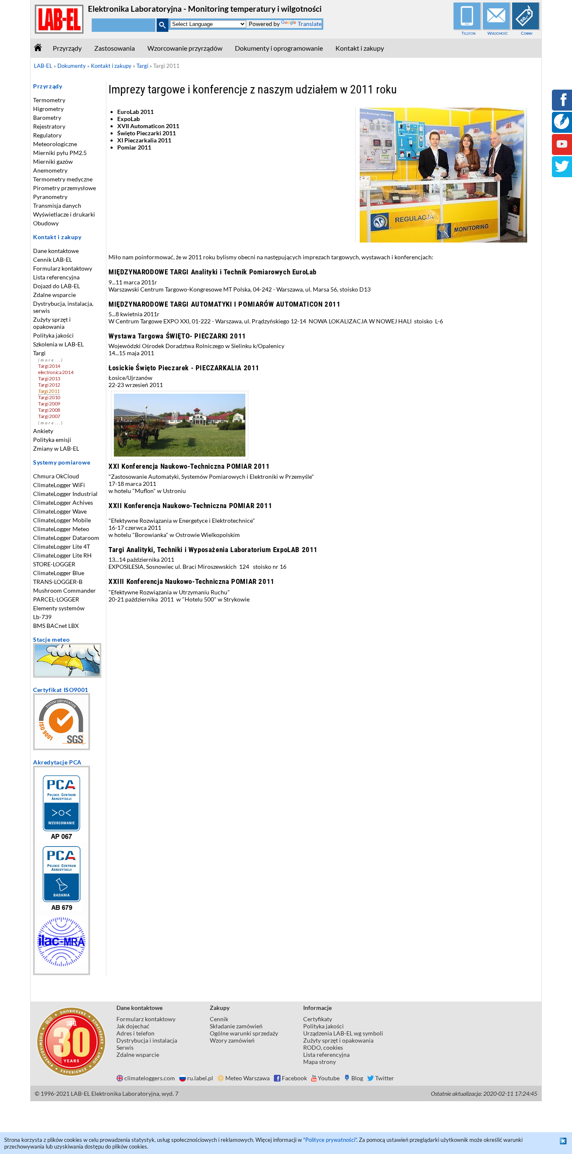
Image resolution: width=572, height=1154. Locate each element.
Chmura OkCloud (56, 476)
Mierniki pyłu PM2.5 (60, 152)
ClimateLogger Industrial (65, 493)
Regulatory (47, 135)
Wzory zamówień (232, 1040)
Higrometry (48, 108)
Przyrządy (67, 48)
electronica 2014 (55, 372)
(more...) (51, 360)
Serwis (125, 1047)
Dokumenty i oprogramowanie (279, 48)
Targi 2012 (49, 385)
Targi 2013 (49, 378)
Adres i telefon (135, 1033)
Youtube (329, 1078)
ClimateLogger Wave (60, 511)
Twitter (384, 1078)
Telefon (468, 33)
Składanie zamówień (236, 1026)
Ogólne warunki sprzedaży (244, 1033)
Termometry (49, 99)
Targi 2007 (49, 416)
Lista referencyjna (56, 277)
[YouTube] (562, 149)
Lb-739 (42, 616)
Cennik (527, 33)
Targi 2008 (49, 410)
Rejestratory (49, 126)
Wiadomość (497, 33)
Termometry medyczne (63, 179)
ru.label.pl (200, 1078)
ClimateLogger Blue (58, 572)
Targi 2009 (49, 403)
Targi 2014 (49, 366)
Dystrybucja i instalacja (146, 1040)
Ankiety (43, 430)
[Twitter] (562, 172)
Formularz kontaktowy (62, 268)
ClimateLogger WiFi (59, 484)
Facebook (294, 1078)
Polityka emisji (52, 439)
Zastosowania (114, 48)
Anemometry (50, 170)
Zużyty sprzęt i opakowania (52, 323)
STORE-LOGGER (54, 564)
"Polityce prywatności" (329, 1139)
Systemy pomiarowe (61, 462)
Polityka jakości (53, 335)
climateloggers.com (149, 1078)
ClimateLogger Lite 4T (61, 546)
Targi (39, 352)
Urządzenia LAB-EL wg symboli (343, 1033)
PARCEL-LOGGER (56, 599)
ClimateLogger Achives (63, 502)
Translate (310, 23)
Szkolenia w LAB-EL (58, 344)
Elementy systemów (59, 608)
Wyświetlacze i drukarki (64, 214)
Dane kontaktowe (56, 250)
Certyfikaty (317, 1018)
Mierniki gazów (53, 161)
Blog (357, 1078)
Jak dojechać (132, 1026)
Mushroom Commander (64, 590)
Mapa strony (319, 1061)
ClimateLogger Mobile (62, 520)
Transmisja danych (57, 205)
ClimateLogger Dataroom (66, 537)
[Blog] (561, 126)
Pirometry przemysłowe (64, 187)
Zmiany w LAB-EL (56, 448)
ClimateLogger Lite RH (62, 555)
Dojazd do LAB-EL (56, 285)
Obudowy (46, 223)
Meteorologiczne (55, 143)
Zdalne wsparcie (54, 294)
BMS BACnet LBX (56, 625)
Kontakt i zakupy (359, 48)
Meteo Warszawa (247, 1078)
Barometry (47, 117)
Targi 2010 (49, 397)
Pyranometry (50, 196)
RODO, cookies (323, 1047)
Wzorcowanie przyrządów (184, 48)
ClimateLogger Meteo (61, 528)
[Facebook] (562, 105)
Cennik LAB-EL (52, 259)
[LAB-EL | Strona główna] (59, 32)
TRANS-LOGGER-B (57, 581)
